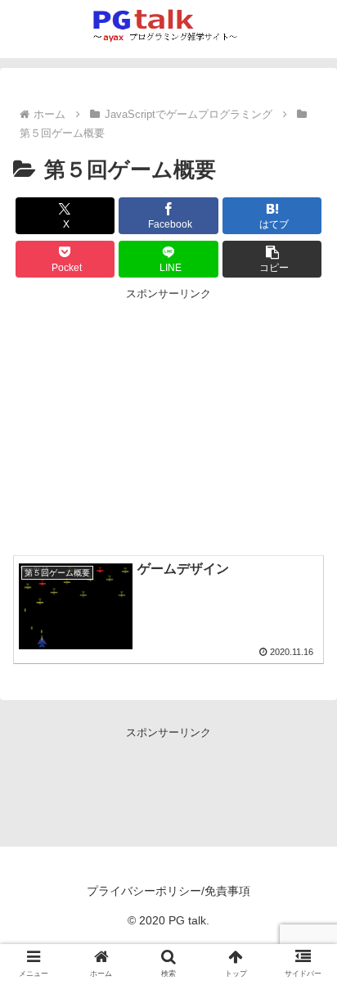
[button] (272, 259)
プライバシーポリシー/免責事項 (168, 890)
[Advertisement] (168, 417)
